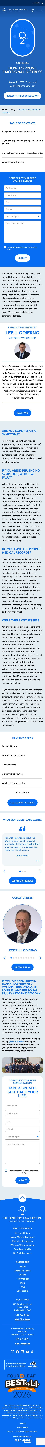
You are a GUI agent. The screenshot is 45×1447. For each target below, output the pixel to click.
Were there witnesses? (13, 162)
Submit (22, 258)
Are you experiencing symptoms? (18, 131)
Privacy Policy (22, 1427)
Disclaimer (23, 247)
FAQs (22, 1286)
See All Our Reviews (22, 880)
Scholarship (22, 1290)
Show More (21, 792)
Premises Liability (22, 1249)
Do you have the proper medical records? (22, 152)
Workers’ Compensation (14, 783)
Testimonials (22, 1278)
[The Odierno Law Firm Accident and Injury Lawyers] (15, 10)
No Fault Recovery (22, 1253)
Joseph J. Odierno (22, 950)
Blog (13, 109)
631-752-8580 (23, 1314)
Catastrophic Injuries (12, 773)
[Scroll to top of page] (22, 1198)
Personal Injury (9, 746)
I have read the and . (22, 248)
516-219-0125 (22, 1339)
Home (5, 109)
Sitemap (22, 1423)
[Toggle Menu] (40, 10)
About (23, 1266)
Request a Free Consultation (22, 96)
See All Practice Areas (22, 802)
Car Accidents (9, 764)
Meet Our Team (22, 967)
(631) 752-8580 (16, 1041)
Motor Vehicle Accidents (14, 755)
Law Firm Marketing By (22, 1436)
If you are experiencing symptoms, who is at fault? (22, 142)
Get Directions (22, 1319)
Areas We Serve (22, 1270)
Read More (22, 413)
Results (22, 1274)
